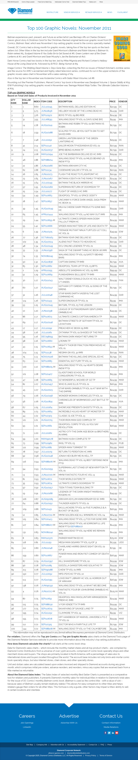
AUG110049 (47, 208)
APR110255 (46, 270)
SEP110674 (46, 483)
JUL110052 (46, 574)
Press (109, 745)
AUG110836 (47, 262)
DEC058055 (47, 336)
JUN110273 (46, 174)
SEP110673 (46, 316)
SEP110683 (46, 361)
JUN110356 (47, 250)
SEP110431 (46, 509)
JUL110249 (46, 182)
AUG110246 (47, 322)
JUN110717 (46, 591)
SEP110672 (46, 479)
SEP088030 (47, 604)
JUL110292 (46, 328)
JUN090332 (47, 585)
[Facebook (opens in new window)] (105, 733)
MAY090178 (47, 439)
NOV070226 (47, 356)
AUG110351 (46, 579)
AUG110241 (47, 125)
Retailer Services (93, 12)
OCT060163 (47, 237)
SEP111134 (46, 170)
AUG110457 (47, 384)
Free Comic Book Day (45, 2)
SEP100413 (46, 519)
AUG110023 (47, 390)
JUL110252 (46, 140)
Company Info (41, 745)
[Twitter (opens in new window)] (109, 733)
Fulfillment (123, 12)
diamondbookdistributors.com (78, 753)
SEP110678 (46, 618)
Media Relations (111, 727)
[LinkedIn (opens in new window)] (113, 733)
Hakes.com (92, 2)
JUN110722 (46, 515)
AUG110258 (47, 395)
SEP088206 (47, 461)
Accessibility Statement (76, 745)
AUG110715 (47, 420)
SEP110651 (46, 598)
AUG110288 (47, 132)
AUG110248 (47, 456)
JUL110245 (46, 106)
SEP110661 (46, 426)
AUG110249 (47, 246)
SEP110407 (46, 374)
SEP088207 (46, 525)
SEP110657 (46, 201)
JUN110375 (46, 231)
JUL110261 (46, 332)
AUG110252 (47, 503)
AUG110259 (47, 469)
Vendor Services (71, 12)
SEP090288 (47, 569)
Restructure (52, 12)
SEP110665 (46, 380)
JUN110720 (47, 475)
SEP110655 (46, 220)
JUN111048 (46, 548)
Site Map (29, 745)
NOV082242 (47, 532)
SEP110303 (46, 416)
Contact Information (111, 723)
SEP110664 (46, 411)
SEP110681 (46, 447)
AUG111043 (47, 280)
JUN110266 (47, 165)
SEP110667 (46, 555)
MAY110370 (47, 538)
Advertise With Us (69, 723)
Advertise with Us (57, 745)
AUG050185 (47, 499)
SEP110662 (46, 266)
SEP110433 (46, 300)
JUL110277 (46, 191)
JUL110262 (46, 433)
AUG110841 (47, 401)
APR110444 (47, 214)
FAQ (102, 745)
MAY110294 (47, 154)
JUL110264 (46, 407)
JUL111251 (46, 542)
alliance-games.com (56, 753)
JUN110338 (46, 311)
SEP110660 (46, 341)
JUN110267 (47, 178)
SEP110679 (46, 608)
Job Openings (27, 723)
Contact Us (93, 745)
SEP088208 (47, 628)
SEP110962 (46, 443)
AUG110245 (47, 305)
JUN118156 (46, 111)
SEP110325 (46, 624)
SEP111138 (46, 352)
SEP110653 (46, 346)
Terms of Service (106, 755)
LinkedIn (27, 727)
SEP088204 (47, 160)
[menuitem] (52, 12)
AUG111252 (46, 613)
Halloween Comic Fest (62, 2)
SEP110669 (46, 274)
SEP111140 (46, 145)
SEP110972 (46, 115)
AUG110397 (47, 561)
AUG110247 (47, 287)
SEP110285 (46, 565)
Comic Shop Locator (28, 2)
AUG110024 (47, 242)
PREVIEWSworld (13, 2)
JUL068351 (46, 119)
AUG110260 (47, 187)
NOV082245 (47, 256)
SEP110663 (46, 195)
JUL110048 (46, 295)
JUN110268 (47, 493)
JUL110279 (46, 451)
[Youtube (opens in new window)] (116, 733)
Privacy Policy (90, 755)
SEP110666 (46, 226)
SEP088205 (47, 367)
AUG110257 (47, 487)
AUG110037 (47, 150)
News (109, 12)
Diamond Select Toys (79, 2)
